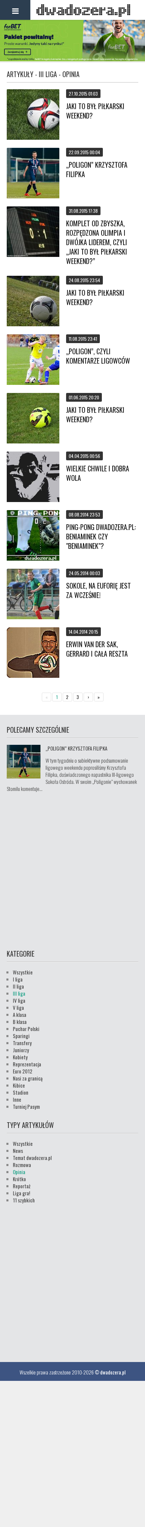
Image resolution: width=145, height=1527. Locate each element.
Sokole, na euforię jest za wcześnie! (98, 590)
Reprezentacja (27, 1064)
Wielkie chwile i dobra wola (97, 473)
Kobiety (20, 1057)
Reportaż (21, 1186)
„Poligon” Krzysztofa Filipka (96, 169)
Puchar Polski (26, 1028)
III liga (19, 993)
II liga (18, 986)
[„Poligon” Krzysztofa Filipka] (33, 174)
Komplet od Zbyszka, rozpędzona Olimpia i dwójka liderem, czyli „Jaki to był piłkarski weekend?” (96, 242)
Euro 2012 (22, 1071)
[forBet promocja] (72, 59)
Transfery (22, 1043)
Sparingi (21, 1035)
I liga (18, 979)
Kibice (19, 1085)
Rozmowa (22, 1164)
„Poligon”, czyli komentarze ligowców (98, 356)
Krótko (19, 1179)
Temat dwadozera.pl (32, 1157)
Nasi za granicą (27, 1078)
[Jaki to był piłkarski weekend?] (33, 115)
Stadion (20, 1092)
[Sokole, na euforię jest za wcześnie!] (33, 595)
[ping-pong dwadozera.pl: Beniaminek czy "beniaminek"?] (33, 536)
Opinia (19, 1171)
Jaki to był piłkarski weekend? (95, 111)
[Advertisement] (72, 869)
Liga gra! (21, 1193)
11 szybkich (24, 1200)
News (18, 1150)
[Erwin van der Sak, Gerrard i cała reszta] (33, 653)
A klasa (19, 1014)
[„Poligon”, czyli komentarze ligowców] (33, 360)
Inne (17, 1099)
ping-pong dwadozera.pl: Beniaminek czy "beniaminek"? (101, 536)
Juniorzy (21, 1050)
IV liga (19, 1000)
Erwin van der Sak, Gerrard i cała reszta (97, 649)
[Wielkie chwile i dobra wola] (33, 477)
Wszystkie (23, 972)
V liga (18, 1007)
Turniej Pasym (26, 1106)
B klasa (20, 1021)
